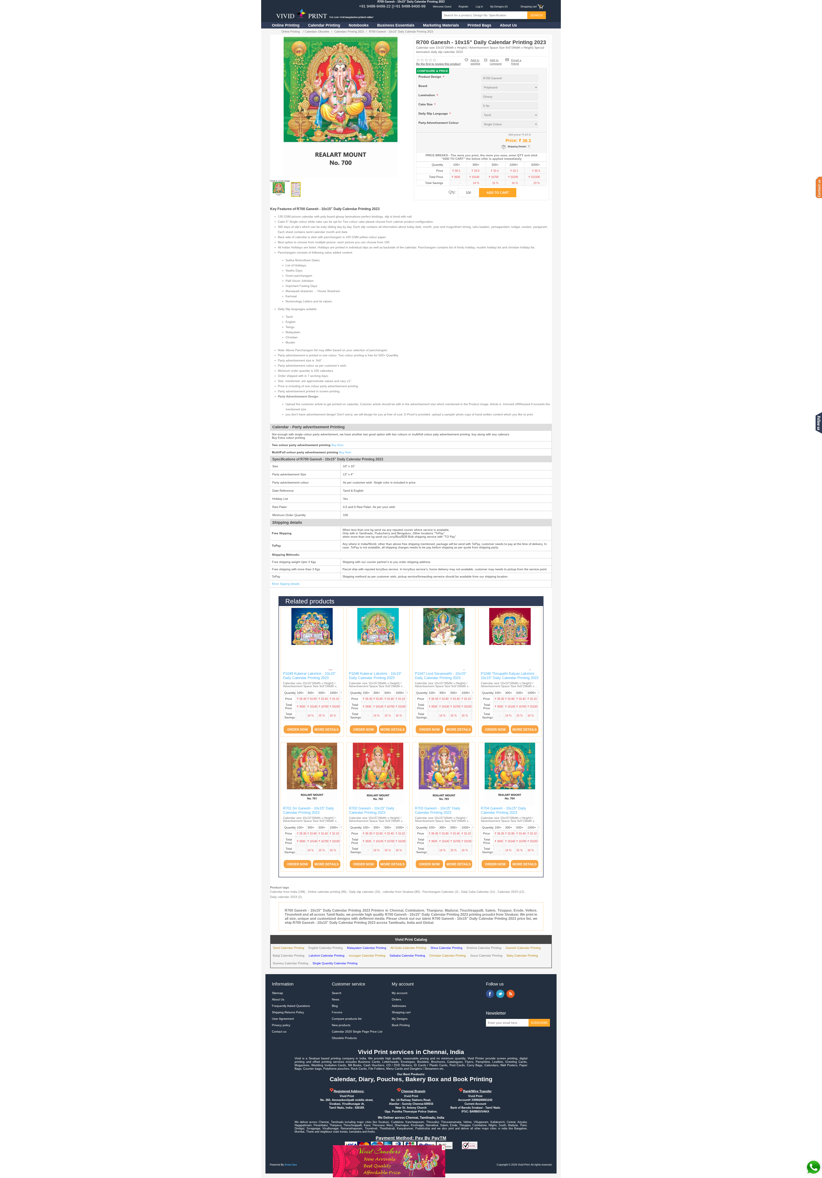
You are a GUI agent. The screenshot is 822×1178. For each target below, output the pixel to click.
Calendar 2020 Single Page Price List (357, 1031)
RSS (510, 994)
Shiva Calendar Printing (446, 948)
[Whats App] (813, 1167)
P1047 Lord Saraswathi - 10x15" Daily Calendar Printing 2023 (440, 676)
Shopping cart (401, 1012)
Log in (479, 6)
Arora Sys (290, 1164)
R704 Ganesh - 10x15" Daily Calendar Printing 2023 (503, 810)
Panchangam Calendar (438, 891)
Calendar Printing (324, 25)
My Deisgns (400, 1018)
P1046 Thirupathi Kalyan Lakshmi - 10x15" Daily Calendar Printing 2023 (509, 676)
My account (399, 993)
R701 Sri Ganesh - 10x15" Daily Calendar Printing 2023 (308, 810)
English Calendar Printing (325, 948)
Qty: (452, 192)
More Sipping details (285, 583)
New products (341, 1025)
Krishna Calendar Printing (484, 948)
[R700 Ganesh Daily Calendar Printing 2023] (278, 189)
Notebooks (359, 25)
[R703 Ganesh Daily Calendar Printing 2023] (444, 774)
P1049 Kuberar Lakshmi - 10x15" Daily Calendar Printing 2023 (309, 676)
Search (336, 993)
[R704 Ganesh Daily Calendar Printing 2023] (510, 774)
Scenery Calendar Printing (290, 963)
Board (422, 86)
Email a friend (516, 59)
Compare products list (347, 1018)
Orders (396, 999)
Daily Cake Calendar (475, 891)
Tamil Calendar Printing (288, 948)
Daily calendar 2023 (283, 897)
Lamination (427, 95)
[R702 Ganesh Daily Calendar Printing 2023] (378, 774)
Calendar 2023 (508, 891)
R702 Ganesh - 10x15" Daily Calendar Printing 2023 (371, 810)
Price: (512, 140)
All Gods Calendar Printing (408, 948)
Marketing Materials (441, 25)
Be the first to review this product (438, 64)
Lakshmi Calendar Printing (326, 955)
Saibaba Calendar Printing (407, 955)
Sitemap (277, 993)
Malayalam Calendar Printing (366, 948)
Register (463, 6)
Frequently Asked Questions (291, 1006)
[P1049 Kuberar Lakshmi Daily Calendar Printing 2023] (312, 639)
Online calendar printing (324, 891)
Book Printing (401, 1025)
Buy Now (337, 445)
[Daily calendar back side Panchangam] (295, 189)
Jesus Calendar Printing (486, 955)
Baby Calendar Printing (522, 955)
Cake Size (425, 104)
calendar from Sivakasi (398, 891)
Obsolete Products (344, 1038)
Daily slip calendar (361, 891)
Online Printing (285, 25)
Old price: (514, 134)
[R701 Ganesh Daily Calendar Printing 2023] (312, 774)
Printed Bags (479, 25)
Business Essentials (395, 25)
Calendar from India (283, 891)
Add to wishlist (475, 61)
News (335, 999)
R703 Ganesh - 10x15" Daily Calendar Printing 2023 (437, 810)
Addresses (399, 1006)
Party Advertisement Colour (438, 122)
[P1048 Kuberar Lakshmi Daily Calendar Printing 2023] (378, 639)
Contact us (279, 1031)
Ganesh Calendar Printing (523, 948)
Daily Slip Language (433, 113)
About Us (508, 25)
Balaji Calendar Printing (288, 955)
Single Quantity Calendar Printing (335, 963)
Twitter (500, 994)
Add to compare (496, 60)
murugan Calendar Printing (367, 955)
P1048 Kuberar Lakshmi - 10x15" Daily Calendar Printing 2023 (375, 676)
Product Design (430, 76)
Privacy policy (281, 1025)
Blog (335, 1006)
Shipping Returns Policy (288, 1012)
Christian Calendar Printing (447, 955)
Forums (337, 1012)
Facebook (490, 994)
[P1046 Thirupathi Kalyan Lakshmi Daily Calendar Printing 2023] (510, 639)
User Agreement (283, 1018)
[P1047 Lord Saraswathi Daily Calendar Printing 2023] (444, 639)
